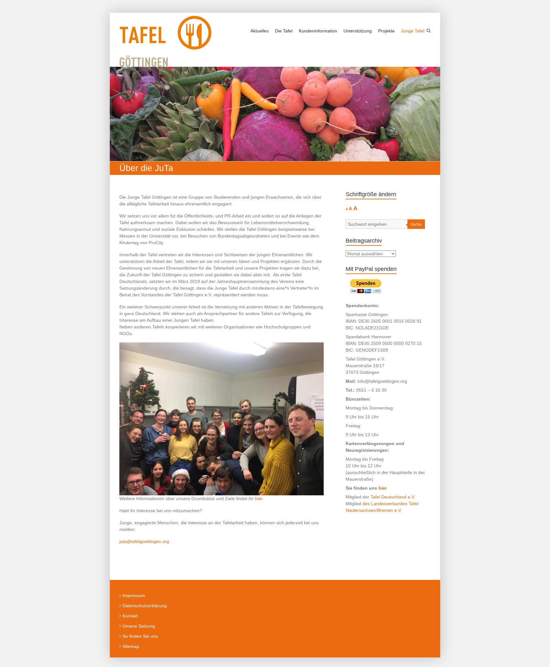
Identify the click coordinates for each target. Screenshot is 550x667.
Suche (416, 224)
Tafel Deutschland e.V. (392, 496)
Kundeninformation (318, 30)
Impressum (134, 595)
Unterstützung (357, 30)
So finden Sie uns (140, 636)
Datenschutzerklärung (145, 605)
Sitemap (131, 646)
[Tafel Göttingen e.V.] (165, 41)
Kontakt (130, 615)
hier (258, 498)
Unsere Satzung (139, 626)
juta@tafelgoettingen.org (144, 541)
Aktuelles (259, 30)
